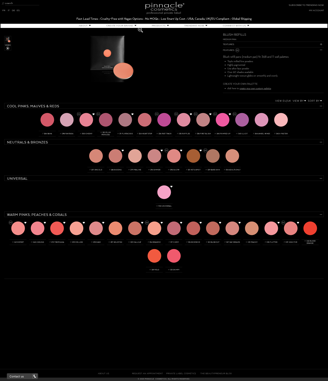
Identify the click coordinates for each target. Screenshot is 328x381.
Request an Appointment (147, 373)
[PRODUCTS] (167, 25)
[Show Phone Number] (34, 376)
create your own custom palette (255, 88)
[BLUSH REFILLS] (112, 56)
